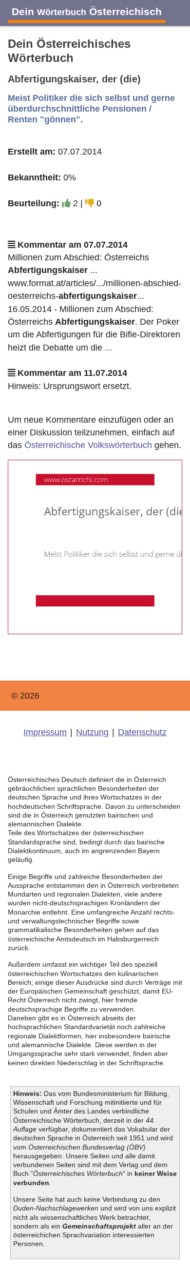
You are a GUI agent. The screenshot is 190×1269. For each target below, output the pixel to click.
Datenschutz (142, 732)
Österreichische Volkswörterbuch (88, 445)
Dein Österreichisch (87, 11)
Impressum (45, 732)
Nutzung (92, 732)
